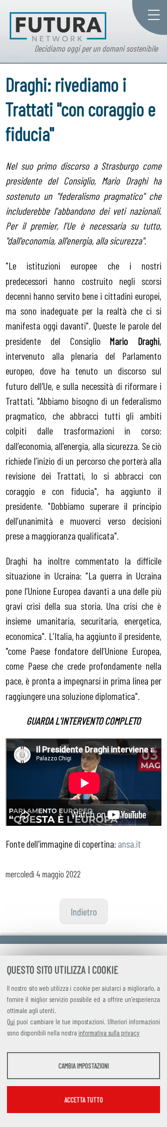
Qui (11, 1021)
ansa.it (129, 843)
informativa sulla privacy (109, 1032)
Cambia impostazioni (83, 1065)
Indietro (84, 911)
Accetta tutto (83, 1099)
